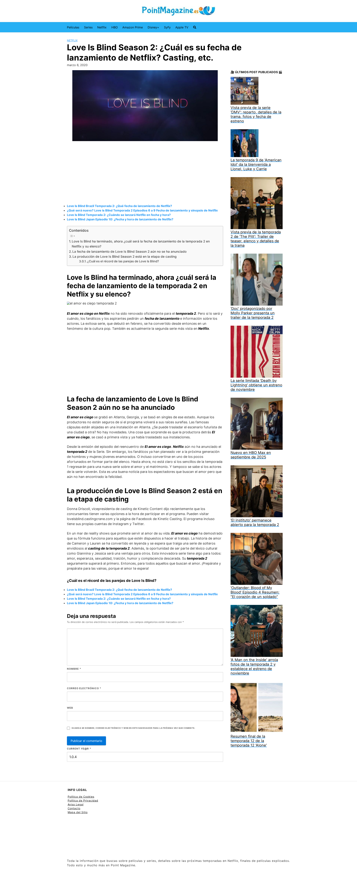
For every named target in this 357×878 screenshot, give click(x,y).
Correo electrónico (84, 688)
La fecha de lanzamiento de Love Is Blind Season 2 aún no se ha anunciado (129, 251)
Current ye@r (79, 748)
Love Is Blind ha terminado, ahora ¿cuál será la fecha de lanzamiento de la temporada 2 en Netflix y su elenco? (141, 243)
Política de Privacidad (83, 800)
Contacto (74, 808)
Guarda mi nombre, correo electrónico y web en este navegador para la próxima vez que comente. (133, 728)
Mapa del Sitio (78, 812)
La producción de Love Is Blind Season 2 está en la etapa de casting (125, 256)
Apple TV (181, 27)
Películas (73, 27)
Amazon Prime (132, 27)
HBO (114, 27)
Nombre (74, 668)
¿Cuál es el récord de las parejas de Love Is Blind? (123, 261)
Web (70, 707)
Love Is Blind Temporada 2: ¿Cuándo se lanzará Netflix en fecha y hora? (119, 215)
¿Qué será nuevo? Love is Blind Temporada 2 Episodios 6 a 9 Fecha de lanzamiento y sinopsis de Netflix (142, 210)
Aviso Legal (75, 804)
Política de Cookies (81, 796)
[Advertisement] (145, 173)
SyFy (167, 27)
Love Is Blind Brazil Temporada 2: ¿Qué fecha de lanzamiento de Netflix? (119, 206)
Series (88, 27)
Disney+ (153, 27)
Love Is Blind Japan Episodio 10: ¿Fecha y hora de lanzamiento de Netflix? (120, 219)
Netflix (102, 27)
